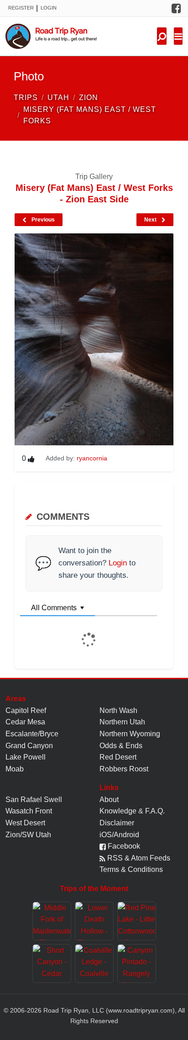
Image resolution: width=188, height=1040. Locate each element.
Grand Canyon (29, 746)
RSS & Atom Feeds (137, 858)
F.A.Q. (155, 811)
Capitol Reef (25, 710)
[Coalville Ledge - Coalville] (94, 963)
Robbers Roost (123, 769)
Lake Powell (25, 757)
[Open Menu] (178, 36)
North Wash (118, 710)
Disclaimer (116, 823)
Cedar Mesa (25, 722)
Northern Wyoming (129, 734)
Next (151, 219)
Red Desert (117, 757)
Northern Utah (122, 722)
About (109, 799)
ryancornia (92, 458)
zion (88, 97)
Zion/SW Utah (28, 835)
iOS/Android (119, 835)
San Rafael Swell (33, 799)
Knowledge (117, 811)
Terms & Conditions (131, 869)
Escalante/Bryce (31, 734)
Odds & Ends (120, 746)
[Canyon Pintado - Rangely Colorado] (136, 963)
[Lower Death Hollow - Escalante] (94, 921)
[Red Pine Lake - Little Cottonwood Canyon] (136, 921)
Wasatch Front (28, 811)
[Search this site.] (162, 36)
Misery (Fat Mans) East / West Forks (89, 115)
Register (21, 8)
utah (58, 97)
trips (26, 97)
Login (49, 8)
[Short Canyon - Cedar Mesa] (51, 963)
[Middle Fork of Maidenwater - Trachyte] (51, 921)
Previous (42, 219)
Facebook (123, 846)
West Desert (25, 823)
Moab (14, 769)
